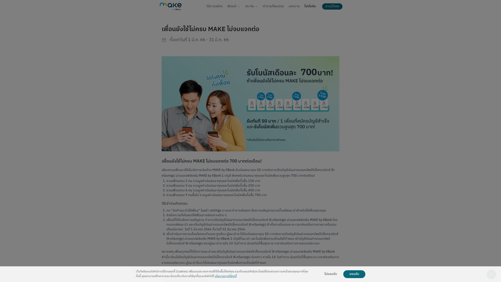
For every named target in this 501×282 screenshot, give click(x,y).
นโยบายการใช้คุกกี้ (226, 276)
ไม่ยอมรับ (330, 274)
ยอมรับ (354, 274)
